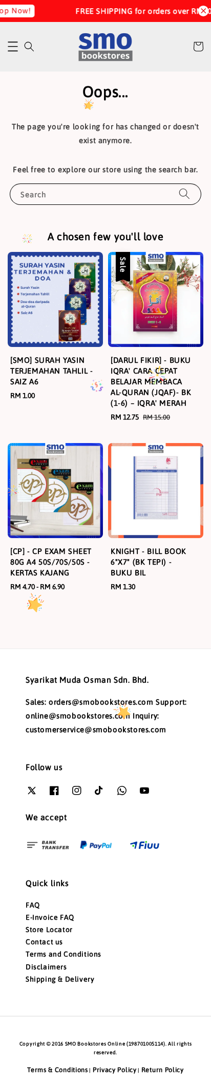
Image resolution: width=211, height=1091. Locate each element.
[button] (13, 46)
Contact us (44, 942)
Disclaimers (46, 967)
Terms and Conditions (63, 954)
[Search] (184, 194)
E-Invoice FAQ (50, 917)
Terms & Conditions (57, 1070)
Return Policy (162, 1070)
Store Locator (49, 929)
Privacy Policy (115, 1070)
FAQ (33, 905)
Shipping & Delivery (60, 979)
